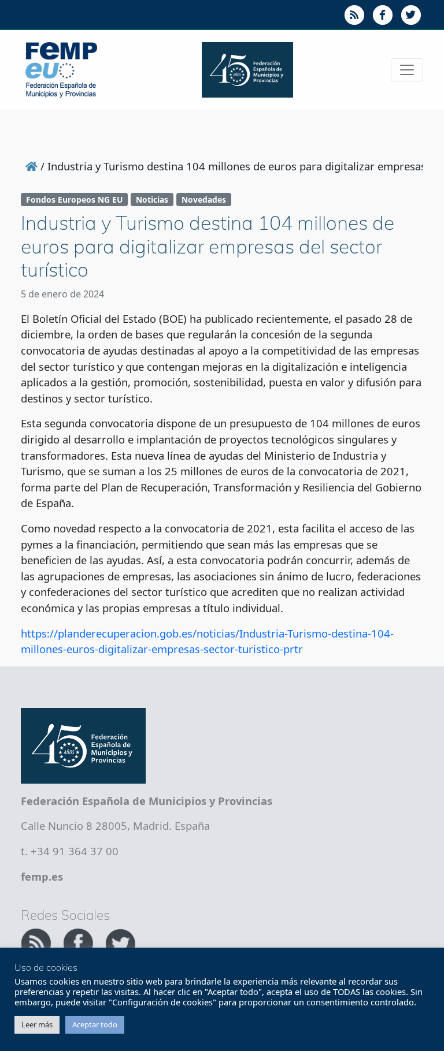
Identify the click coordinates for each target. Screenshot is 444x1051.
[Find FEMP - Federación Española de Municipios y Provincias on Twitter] (120, 941)
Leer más (37, 1024)
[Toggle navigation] (407, 69)
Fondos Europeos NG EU (74, 199)
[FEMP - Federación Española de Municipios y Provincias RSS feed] (37, 941)
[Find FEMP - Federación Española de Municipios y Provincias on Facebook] (79, 941)
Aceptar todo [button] (94, 1024)
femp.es (42, 876)
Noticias (152, 199)
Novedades (204, 199)
